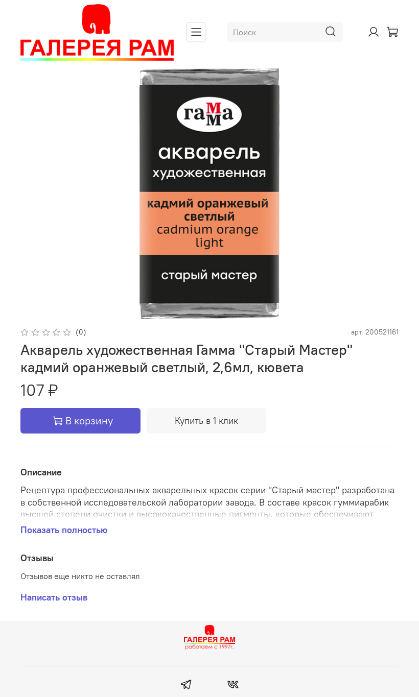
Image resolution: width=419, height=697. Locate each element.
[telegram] (186, 686)
